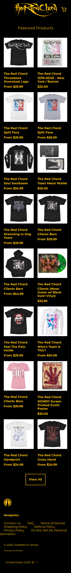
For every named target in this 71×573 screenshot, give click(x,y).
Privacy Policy (14, 530)
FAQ (30, 523)
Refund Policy (44, 527)
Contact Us (12, 523)
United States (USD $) (20, 562)
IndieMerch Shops (26, 545)
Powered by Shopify (13, 550)
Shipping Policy (15, 527)
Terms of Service (53, 523)
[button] (63, 9)
